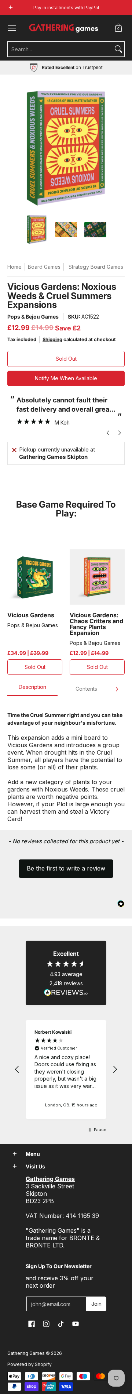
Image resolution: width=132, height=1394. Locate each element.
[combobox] (60, 49)
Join (96, 1304)
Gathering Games (26, 1353)
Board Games (44, 267)
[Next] (117, 689)
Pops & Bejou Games (33, 316)
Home (14, 267)
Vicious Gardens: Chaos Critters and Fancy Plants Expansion (96, 623)
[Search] (118, 49)
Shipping (52, 339)
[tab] (32, 689)
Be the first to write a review (66, 868)
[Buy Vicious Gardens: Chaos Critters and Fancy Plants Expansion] (97, 577)
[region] (66, 1069)
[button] (118, 28)
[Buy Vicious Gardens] (34, 577)
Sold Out (66, 359)
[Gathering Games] (64, 28)
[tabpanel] (66, 763)
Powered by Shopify (29, 1364)
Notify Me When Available (66, 378)
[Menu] (11, 28)
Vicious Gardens (30, 615)
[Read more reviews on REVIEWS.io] (66, 992)
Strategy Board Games (96, 267)
